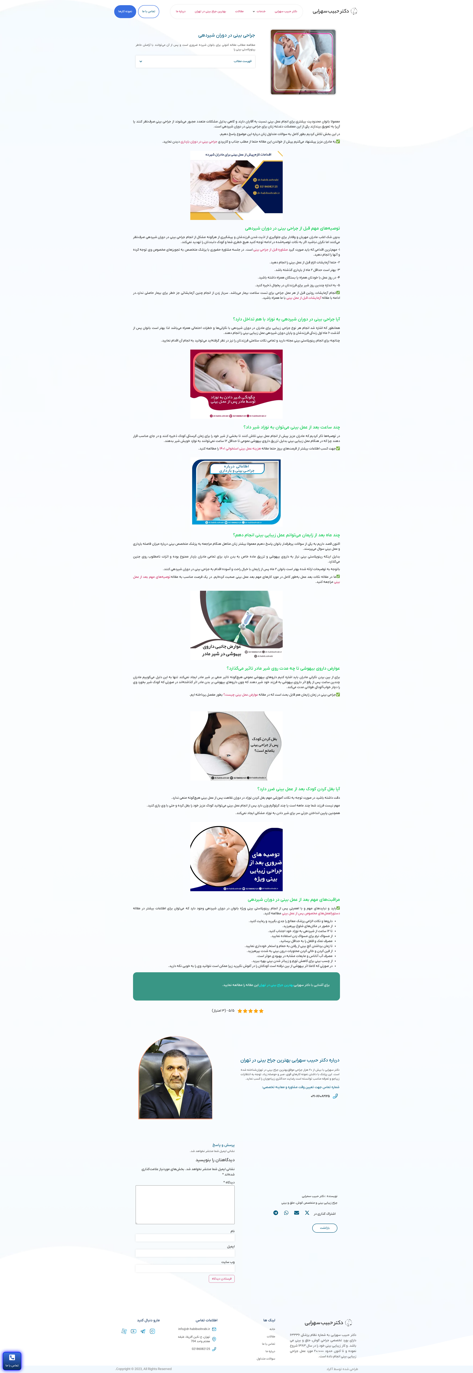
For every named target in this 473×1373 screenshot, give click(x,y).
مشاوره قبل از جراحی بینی (270, 250)
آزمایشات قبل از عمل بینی (303, 298)
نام (233, 1231)
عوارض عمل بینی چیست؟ (240, 695)
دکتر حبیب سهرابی (286, 11)
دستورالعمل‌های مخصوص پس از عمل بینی (311, 913)
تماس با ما (12, 1365)
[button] (140, 61)
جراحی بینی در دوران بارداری (199, 142)
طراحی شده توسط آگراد (342, 1369)
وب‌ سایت (228, 1262)
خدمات (261, 11)
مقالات (239, 11)
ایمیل (231, 1246)
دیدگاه (229, 1182)
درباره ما (181, 11)
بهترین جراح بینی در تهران (210, 11)
